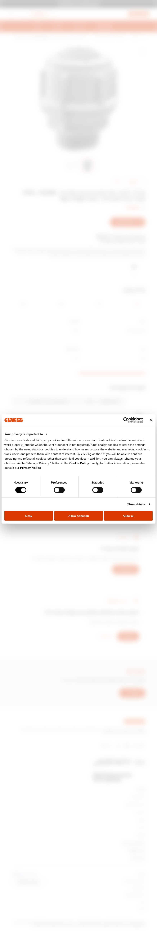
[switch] (59, 490)
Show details (136, 504)
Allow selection (78, 515)
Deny (28, 515)
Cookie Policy (79, 463)
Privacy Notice (30, 467)
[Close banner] (151, 420)
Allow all (128, 515)
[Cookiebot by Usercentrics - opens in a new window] (126, 420)
